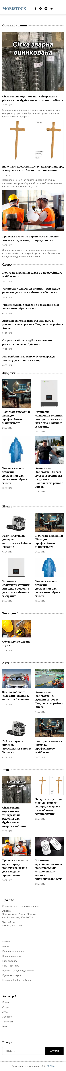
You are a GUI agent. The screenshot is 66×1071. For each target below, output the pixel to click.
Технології (7, 1021)
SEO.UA (51, 1066)
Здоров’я (7, 1016)
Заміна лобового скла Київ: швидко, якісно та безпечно (15, 695)
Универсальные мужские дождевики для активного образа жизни (30, 306)
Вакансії (6, 946)
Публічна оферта (11, 975)
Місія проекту (9, 961)
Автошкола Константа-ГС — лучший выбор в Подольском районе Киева (49, 699)
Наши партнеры (10, 965)
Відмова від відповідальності (18, 970)
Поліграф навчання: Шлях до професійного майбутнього (16, 417)
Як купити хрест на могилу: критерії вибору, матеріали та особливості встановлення (33, 168)
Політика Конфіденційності (16, 980)
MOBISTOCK (14, 8)
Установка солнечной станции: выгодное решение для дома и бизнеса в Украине (31, 290)
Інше (4, 1026)
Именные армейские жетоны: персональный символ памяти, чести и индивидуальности (49, 870)
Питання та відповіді (13, 951)
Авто (5, 1012)
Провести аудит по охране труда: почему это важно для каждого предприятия (30, 238)
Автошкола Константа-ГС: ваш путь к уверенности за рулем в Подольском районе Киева (32, 324)
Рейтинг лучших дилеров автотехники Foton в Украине (16, 541)
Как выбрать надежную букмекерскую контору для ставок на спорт (28, 358)
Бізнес (5, 1002)
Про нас (6, 941)
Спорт (5, 1007)
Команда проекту (11, 956)
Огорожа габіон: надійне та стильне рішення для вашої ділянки (27, 342)
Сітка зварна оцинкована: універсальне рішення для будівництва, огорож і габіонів (32, 98)
